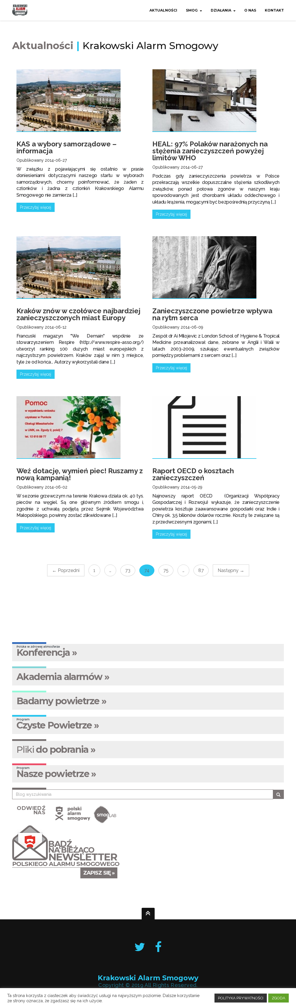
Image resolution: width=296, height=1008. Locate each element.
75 (166, 570)
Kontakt (274, 10)
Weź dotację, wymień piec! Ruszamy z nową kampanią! (79, 474)
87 (201, 570)
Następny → (231, 570)
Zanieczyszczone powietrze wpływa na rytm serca (212, 314)
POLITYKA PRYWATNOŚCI (240, 998)
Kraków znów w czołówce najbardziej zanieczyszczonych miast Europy (78, 314)
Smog (192, 10)
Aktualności (163, 10)
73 (127, 570)
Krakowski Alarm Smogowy (148, 978)
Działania (221, 10)
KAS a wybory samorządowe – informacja (66, 147)
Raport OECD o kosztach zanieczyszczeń (193, 474)
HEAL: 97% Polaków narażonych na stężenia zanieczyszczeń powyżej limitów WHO (210, 151)
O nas (250, 10)
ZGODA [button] (278, 998)
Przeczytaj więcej (35, 207)
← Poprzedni (65, 570)
